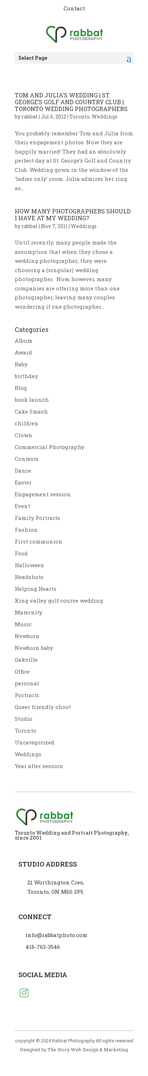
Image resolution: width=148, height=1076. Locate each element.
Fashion (26, 529)
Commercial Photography (49, 446)
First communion (39, 541)
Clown (23, 435)
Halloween (29, 565)
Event (22, 506)
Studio (23, 718)
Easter (23, 482)
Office (22, 671)
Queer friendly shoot (43, 706)
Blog (21, 387)
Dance (23, 470)
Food (21, 553)
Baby (21, 364)
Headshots (29, 576)
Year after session (39, 765)
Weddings (104, 116)
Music (23, 624)
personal (27, 683)
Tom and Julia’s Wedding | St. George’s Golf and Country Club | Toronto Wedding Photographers (71, 101)
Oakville (26, 659)
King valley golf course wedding (59, 600)
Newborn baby (34, 647)
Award (23, 352)
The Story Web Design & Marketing (87, 1049)
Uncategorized (34, 742)
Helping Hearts (35, 588)
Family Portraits (37, 517)
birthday (26, 376)
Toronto (79, 116)
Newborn (27, 636)
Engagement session (43, 494)
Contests (26, 458)
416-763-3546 (43, 946)
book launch (32, 399)
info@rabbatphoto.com (56, 935)
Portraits (27, 695)
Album (23, 340)
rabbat (30, 116)
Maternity (28, 612)
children (26, 423)
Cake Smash (31, 411)
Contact (74, 8)
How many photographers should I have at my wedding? (73, 214)
